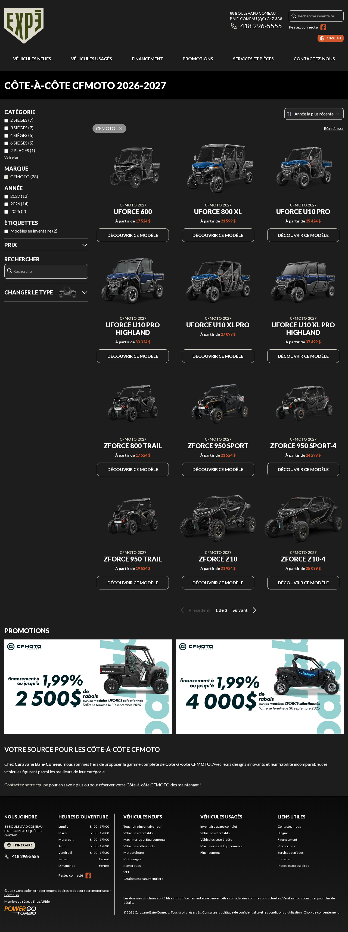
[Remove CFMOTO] (120, 128)
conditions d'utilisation (285, 912)
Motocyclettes (134, 853)
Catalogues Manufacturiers (143, 879)
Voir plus (11, 157)
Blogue (283, 833)
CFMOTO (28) (24, 176)
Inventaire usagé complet (218, 826)
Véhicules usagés (91, 58)
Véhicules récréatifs (138, 833)
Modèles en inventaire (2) (33, 230)
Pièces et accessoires (293, 866)
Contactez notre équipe (26, 784)
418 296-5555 (261, 26)
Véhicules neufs (32, 58)
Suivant (240, 610)
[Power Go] (59, 910)
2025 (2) (18, 211)
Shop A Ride (41, 901)
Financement (147, 58)
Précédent (199, 610)
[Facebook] (323, 27)
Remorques (132, 866)
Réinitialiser (334, 128)
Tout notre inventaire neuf (142, 826)
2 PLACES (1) (22, 150)
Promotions (198, 58)
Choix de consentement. (322, 912)
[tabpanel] (83, 846)
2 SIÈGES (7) (21, 120)
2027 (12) (19, 196)
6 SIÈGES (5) (21, 142)
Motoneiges (132, 859)
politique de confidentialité (240, 912)
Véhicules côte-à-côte (139, 846)
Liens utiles (291, 816)
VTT (126, 872)
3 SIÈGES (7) (21, 127)
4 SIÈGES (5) (21, 135)
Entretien (284, 859)
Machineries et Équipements (144, 839)
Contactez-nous (314, 58)
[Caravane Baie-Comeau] (24, 26)
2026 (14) (19, 203)
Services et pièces (253, 58)
